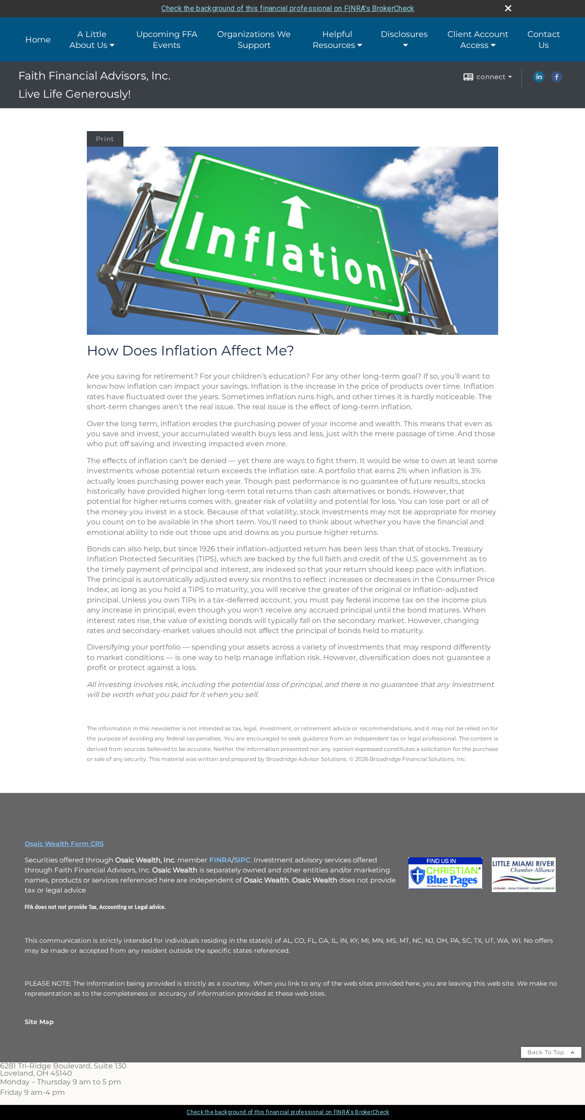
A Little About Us (88, 39)
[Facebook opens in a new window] (556, 80)
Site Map (39, 1022)
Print (105, 139)
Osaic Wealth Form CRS (64, 844)
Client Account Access (477, 39)
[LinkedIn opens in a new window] (538, 80)
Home (38, 40)
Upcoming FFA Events (166, 39)
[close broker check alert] (508, 8)
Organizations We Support (254, 39)
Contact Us (543, 39)
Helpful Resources (334, 39)
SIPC (242, 860)
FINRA (220, 860)
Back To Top (546, 1052)
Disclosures (404, 34)
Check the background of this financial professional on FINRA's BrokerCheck (287, 8)
